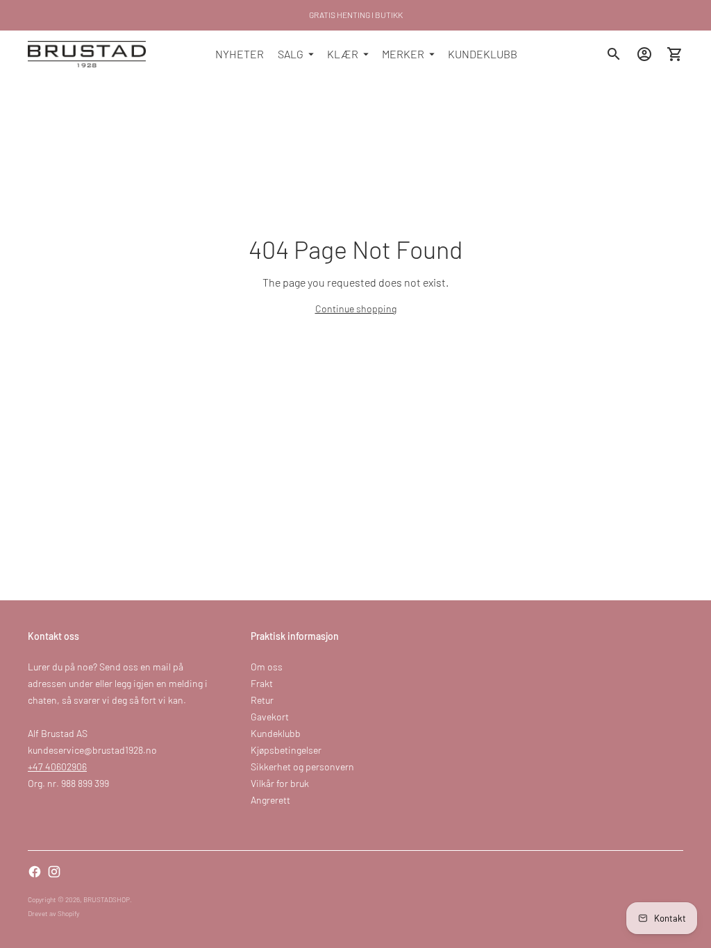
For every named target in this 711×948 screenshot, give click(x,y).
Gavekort (270, 716)
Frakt (262, 683)
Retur (262, 700)
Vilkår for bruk (280, 783)
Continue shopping (355, 308)
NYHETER (239, 53)
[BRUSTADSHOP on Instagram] (54, 872)
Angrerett (270, 800)
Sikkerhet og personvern (302, 766)
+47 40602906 (57, 766)
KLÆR (342, 53)
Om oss (267, 666)
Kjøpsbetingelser (286, 750)
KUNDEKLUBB (482, 53)
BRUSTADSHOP (106, 899)
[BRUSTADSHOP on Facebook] (35, 872)
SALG (290, 53)
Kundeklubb (276, 733)
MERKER (403, 53)
